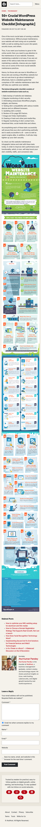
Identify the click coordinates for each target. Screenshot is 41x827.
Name (4, 730)
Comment (6, 702)
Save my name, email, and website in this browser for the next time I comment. (19, 758)
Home (4, 11)
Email (4, 739)
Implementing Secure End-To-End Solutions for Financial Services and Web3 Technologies (22, 643)
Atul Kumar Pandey (28, 659)
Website (5, 748)
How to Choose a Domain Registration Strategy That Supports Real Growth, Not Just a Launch (22, 631)
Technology (12, 11)
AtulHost (30, 664)
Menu (37, 4)
